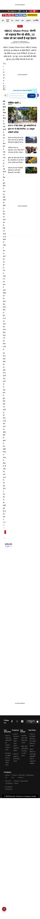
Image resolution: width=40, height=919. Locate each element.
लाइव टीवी (34, 11)
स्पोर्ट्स (17, 20)
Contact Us (14, 776)
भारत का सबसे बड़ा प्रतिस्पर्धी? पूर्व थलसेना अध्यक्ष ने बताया (8, 743)
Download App (31, 721)
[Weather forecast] (19, 11)
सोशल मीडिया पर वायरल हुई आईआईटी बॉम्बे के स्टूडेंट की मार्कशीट (32, 756)
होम (3, 20)
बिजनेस (20, 26)
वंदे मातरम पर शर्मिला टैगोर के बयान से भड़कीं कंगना (8, 759)
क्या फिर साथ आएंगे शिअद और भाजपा (24, 739)
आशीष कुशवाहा (23, 41)
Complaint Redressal (8, 788)
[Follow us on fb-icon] (12, 721)
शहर (22, 20)
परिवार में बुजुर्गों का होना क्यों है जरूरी (16, 757)
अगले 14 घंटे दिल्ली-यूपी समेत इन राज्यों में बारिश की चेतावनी (33, 740)
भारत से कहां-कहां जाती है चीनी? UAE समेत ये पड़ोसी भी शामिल (16, 742)
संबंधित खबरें (13, 102)
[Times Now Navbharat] (20, 15)
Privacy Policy (16, 782)
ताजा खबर (7, 20)
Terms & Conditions (9, 782)
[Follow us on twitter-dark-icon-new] (17, 721)
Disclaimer (24, 781)
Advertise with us (21, 776)
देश (12, 20)
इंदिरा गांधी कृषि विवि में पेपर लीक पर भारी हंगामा (25, 750)
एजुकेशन (28, 20)
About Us (7, 776)
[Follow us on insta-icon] (22, 721)
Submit (32, 95)
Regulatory (30, 775)
